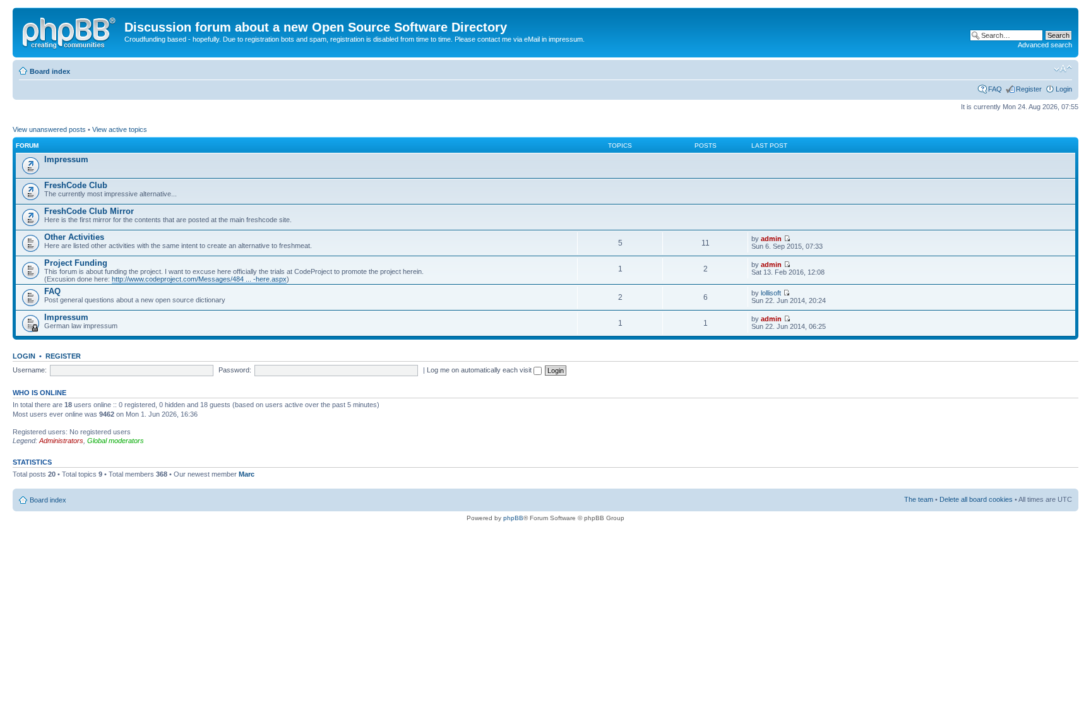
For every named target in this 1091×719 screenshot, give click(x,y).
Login (1064, 89)
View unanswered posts (49, 129)
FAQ (995, 89)
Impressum (66, 159)
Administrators (61, 440)
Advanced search (1045, 45)
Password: (234, 370)
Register (1029, 89)
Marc (246, 474)
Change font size (1063, 68)
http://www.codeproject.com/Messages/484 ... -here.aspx (199, 279)
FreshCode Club (75, 185)
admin (771, 238)
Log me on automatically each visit (480, 370)
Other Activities (74, 237)
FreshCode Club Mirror (89, 211)
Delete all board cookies (976, 499)
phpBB (513, 517)
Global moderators (115, 440)
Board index (50, 71)
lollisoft (771, 293)
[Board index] (70, 31)
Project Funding (75, 263)
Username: (30, 370)
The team (918, 499)
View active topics (119, 129)
